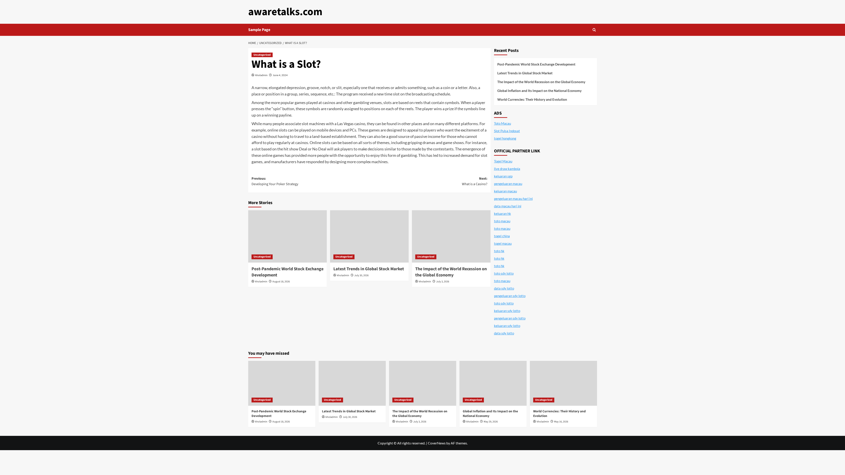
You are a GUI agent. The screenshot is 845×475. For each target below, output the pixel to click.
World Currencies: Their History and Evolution (532, 99)
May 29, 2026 (491, 422)
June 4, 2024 (280, 75)
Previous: (275, 181)
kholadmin (261, 75)
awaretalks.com (285, 11)
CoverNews (437, 443)
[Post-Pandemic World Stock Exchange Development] (287, 236)
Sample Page (259, 30)
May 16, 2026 (561, 422)
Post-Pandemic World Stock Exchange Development (536, 64)
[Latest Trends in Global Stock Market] (369, 236)
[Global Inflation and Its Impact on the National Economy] (493, 383)
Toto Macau (502, 123)
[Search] (594, 30)
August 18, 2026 (281, 281)
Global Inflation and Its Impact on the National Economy (539, 91)
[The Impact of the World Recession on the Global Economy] (451, 236)
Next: (474, 181)
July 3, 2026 (442, 281)
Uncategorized (262, 55)
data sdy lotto (504, 333)
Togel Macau (503, 161)
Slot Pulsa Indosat (507, 131)
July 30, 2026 (361, 275)
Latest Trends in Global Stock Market (368, 269)
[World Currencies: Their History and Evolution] (563, 383)
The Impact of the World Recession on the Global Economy (451, 272)
